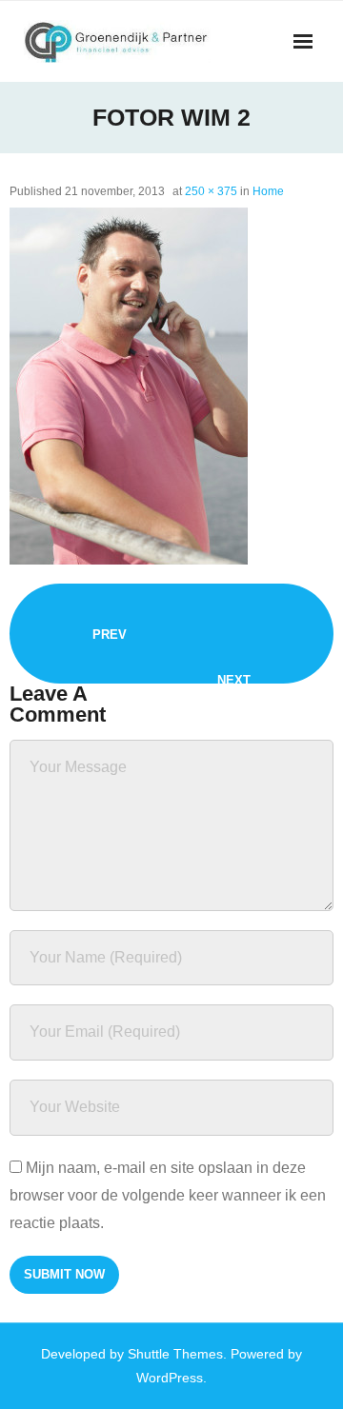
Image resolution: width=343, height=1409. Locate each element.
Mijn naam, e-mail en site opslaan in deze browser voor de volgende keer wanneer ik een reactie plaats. (168, 1195)
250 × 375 (211, 191)
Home (268, 191)
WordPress (169, 1377)
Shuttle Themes (175, 1353)
